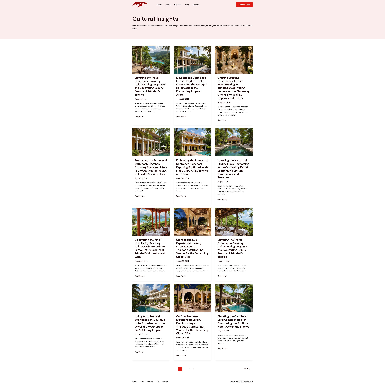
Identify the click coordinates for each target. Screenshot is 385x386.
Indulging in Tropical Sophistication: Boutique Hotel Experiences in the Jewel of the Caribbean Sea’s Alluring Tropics (150, 323)
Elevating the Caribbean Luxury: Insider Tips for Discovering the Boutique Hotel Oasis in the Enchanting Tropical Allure (191, 86)
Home (159, 5)
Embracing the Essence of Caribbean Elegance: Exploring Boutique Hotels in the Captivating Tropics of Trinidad (192, 167)
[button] (244, 4)
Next (247, 369)
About (168, 5)
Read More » (140, 117)
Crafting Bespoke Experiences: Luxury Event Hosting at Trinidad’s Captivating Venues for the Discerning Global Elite (192, 248)
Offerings (177, 5)
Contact (196, 5)
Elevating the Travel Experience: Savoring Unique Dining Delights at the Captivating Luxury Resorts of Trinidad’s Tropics (150, 86)
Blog (187, 5)
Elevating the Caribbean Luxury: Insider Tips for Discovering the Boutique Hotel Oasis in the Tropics (233, 321)
